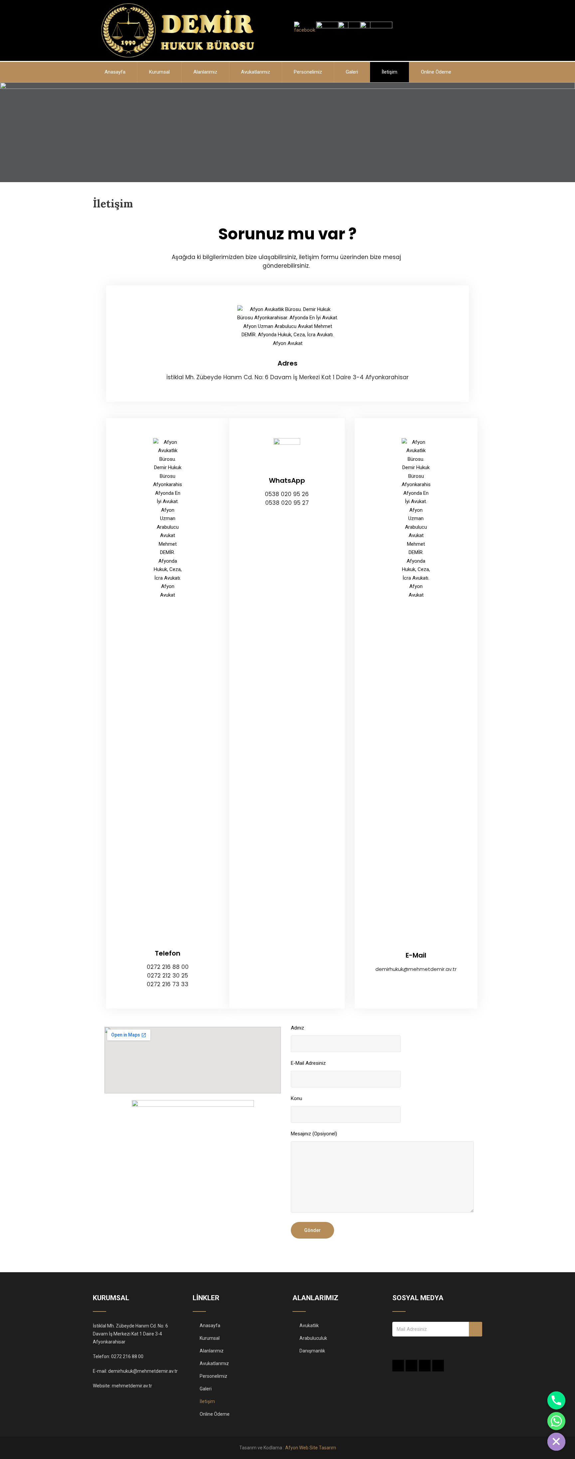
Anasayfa (114, 72)
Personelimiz (308, 72)
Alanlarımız (205, 72)
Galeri (352, 72)
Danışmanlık (312, 1350)
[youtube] (438, 1365)
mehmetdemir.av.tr (132, 1385)
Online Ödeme (436, 72)
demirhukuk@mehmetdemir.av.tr (143, 1371)
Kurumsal (159, 72)
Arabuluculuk (313, 1338)
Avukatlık (309, 1325)
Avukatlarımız (255, 72)
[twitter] (411, 1365)
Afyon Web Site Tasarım (310, 1447)
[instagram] (425, 1365)
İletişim (389, 72)
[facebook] (398, 1365)
